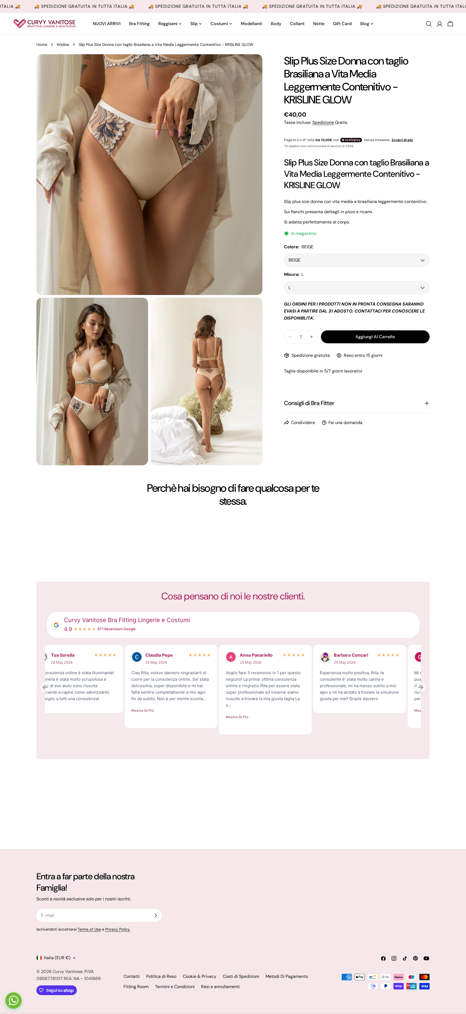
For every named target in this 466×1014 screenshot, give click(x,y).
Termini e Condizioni (175, 986)
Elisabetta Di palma (268, 658)
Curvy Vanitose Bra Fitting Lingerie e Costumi (127, 619)
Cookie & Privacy (199, 976)
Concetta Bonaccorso (173, 658)
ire (68, 655)
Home (41, 44)
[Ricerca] (428, 23)
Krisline (63, 44)
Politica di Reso (161, 976)
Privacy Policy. (117, 929)
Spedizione (323, 122)
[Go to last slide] (45, 687)
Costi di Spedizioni (241, 976)
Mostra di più (63, 710)
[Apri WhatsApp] (13, 1000)
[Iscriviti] (155, 915)
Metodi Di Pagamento (287, 976)
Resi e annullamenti (220, 986)
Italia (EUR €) (57, 958)
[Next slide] (421, 687)
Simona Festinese (367, 655)
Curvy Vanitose (68, 971)
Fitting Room (136, 986)
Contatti (132, 976)
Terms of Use (89, 929)
